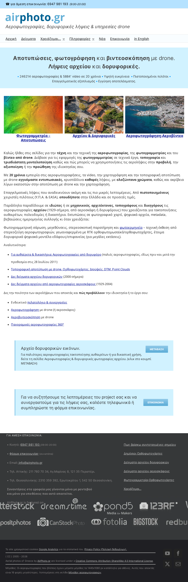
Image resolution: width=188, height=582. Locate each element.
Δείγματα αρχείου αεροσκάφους (147, 471)
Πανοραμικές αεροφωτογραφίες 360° (37, 324)
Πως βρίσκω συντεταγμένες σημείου (150, 444)
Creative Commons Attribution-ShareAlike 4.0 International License (114, 560)
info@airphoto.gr (30, 462)
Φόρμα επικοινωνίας (24, 453)
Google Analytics (48, 549)
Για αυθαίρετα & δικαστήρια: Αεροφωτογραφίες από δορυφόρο (56, 255)
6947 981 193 (30, 444)
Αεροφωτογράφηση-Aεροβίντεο (154, 136)
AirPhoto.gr (43, 560)
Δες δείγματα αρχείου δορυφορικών (36, 277)
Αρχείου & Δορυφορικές (94, 136)
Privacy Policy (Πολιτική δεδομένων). (105, 549)
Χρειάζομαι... (132, 489)
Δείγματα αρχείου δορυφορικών (146, 462)
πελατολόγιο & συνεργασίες (47, 302)
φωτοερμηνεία (131, 227)
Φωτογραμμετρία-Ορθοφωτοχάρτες (149, 480)
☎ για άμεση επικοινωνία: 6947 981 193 (46, 4)
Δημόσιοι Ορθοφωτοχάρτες (143, 453)
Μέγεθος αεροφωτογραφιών (84, 572)
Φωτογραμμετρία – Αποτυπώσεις (33, 138)
